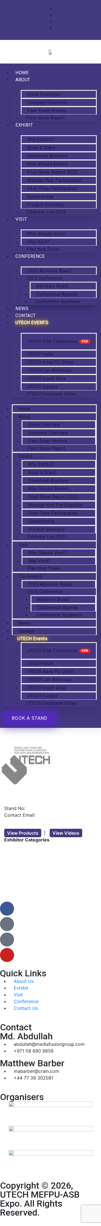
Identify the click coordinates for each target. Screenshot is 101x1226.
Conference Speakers (58, 301)
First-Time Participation (52, 188)
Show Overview (43, 94)
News (24, 623)
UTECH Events (31, 322)
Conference (30, 256)
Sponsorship (40, 196)
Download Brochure (47, 156)
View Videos (65, 833)
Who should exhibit (47, 164)
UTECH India (40, 354)
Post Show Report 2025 (52, 172)
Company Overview (47, 102)
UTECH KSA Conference (52, 341)
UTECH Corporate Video (51, 394)
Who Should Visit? (46, 233)
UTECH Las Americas (49, 370)
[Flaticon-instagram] (7, 924)
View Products (22, 833)
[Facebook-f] (7, 909)
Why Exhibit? (40, 139)
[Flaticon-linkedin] (7, 940)
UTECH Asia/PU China (50, 362)
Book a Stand (41, 147)
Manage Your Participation (54, 180)
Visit (21, 219)
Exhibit (24, 125)
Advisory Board (52, 286)
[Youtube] (7, 955)
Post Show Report (45, 118)
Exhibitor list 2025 (46, 212)
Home (24, 408)
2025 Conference (44, 278)
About (22, 79)
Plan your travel (44, 568)
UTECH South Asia (46, 378)
